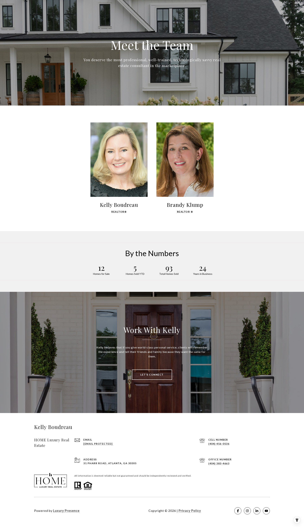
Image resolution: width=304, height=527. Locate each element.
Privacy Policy (190, 511)
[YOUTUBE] (266, 510)
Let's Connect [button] (152, 374)
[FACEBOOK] (237, 510)
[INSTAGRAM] (247, 510)
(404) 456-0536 (218, 443)
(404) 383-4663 (218, 463)
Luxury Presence (66, 511)
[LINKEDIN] (256, 510)
